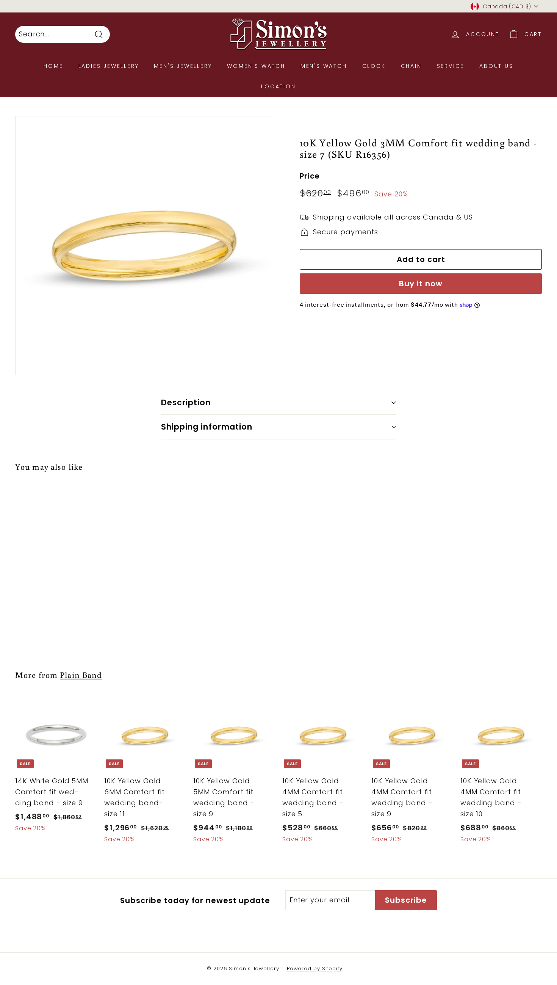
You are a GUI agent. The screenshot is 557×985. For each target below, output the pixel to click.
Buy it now (421, 283)
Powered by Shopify (315, 968)
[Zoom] (145, 245)
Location (278, 86)
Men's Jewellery (183, 66)
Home (53, 66)
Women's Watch (256, 66)
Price (309, 176)
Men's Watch (323, 66)
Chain (411, 66)
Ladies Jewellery (108, 66)
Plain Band (81, 674)
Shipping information (206, 426)
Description (186, 402)
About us (496, 66)
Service (451, 66)
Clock (374, 66)
